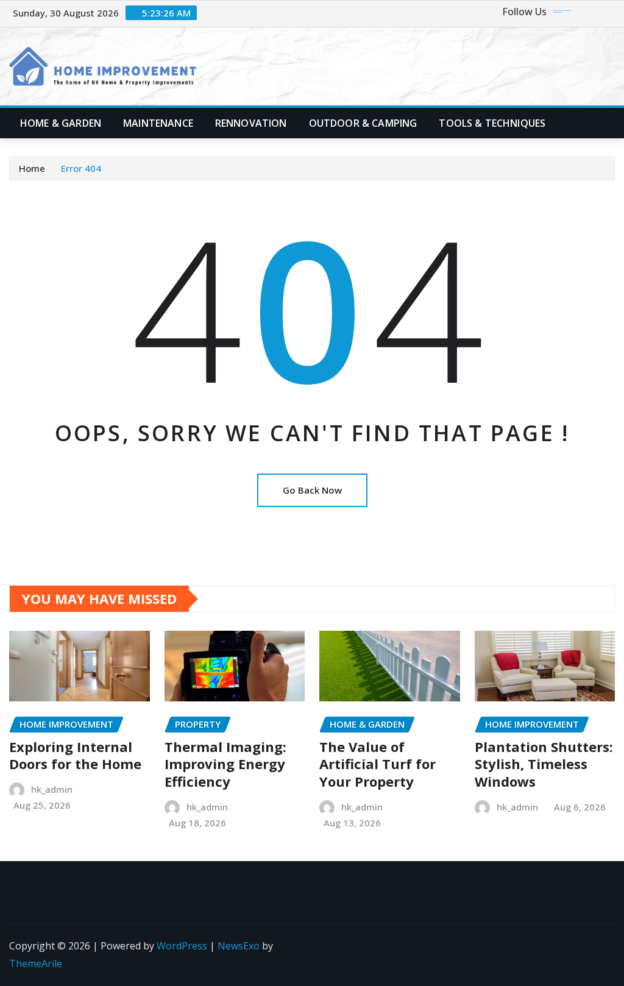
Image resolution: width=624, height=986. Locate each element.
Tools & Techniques (492, 123)
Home (32, 168)
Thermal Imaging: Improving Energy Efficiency (225, 763)
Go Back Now (312, 490)
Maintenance (158, 123)
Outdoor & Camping (363, 123)
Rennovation (251, 123)
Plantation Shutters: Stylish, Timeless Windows (544, 763)
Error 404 (81, 168)
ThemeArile (35, 963)
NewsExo (239, 945)
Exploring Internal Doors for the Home (75, 755)
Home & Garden (60, 123)
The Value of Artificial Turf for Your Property (377, 763)
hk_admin (52, 789)
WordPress (182, 945)
